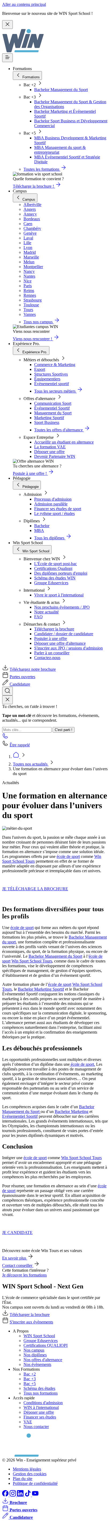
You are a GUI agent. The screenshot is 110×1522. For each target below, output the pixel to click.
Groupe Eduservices (51, 583)
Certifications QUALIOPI (45, 1345)
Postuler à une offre (50, 638)
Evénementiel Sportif (20, 1116)
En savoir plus (14, 1258)
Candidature (20, 684)
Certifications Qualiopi (53, 568)
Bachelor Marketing (71, 1111)
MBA (39, 530)
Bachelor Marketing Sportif (41, 989)
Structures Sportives (51, 374)
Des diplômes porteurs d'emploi (60, 573)
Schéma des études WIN (55, 578)
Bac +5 (29, 1383)
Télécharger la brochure (54, 629)
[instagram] (13, 1495)
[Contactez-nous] (5, 737)
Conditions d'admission (43, 1402)
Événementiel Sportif (52, 408)
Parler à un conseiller (51, 653)
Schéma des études (39, 1388)
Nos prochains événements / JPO (62, 607)
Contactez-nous (47, 657)
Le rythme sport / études (54, 513)
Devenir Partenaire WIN (54, 456)
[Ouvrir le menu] (7, 57)
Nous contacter (36, 1426)
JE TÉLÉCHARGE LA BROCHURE (35, 889)
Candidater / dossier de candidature (63, 633)
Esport (39, 369)
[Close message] (7, 24)
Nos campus (33, 1350)
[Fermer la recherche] (7, 699)
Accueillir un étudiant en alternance (64, 442)
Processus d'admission (53, 499)
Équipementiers (47, 379)
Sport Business (46, 422)
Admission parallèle (51, 504)
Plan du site (22, 1478)
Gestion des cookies (29, 1474)
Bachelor (41, 525)
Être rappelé (20, 745)
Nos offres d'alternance (42, 1359)
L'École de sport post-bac (55, 563)
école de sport (68, 856)
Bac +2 (29, 1374)
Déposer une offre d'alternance (60, 643)
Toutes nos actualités (31, 764)
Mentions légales (27, 1469)
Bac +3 (29, 1379)
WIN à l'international (41, 1407)
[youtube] (35, 1495)
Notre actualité (46, 612)
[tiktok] (28, 1495)
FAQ (38, 616)
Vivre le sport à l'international (59, 595)
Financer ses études (39, 1417)
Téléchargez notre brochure (33, 669)
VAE (27, 1422)
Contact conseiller (17, 1265)
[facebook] (6, 1495)
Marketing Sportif (49, 417)
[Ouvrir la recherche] (7, 691)
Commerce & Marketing (54, 364)
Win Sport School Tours (31, 961)
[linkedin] (21, 1495)
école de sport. (82, 1064)
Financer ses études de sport (57, 508)
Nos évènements (37, 1364)
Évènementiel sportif (51, 383)
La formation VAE (50, 447)
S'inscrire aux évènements (31, 1322)
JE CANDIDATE (17, 1232)
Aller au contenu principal (24, 4)
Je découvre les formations (24, 1275)
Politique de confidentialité (35, 1483)
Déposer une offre (49, 451)
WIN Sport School (39, 1336)
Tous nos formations (40, 1393)
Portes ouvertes (22, 676)
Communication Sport (52, 403)
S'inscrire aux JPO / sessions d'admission (68, 648)
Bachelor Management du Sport (61, 89)
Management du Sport (53, 413)
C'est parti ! (63, 730)
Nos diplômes (35, 1355)
